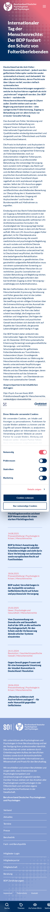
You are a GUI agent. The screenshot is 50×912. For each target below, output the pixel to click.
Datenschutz (22, 893)
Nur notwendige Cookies (25, 506)
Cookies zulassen (25, 498)
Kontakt (34, 893)
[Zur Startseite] (20, 6)
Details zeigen (34, 489)
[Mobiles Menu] (44, 6)
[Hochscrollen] (45, 891)
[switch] (43, 461)
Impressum (7, 893)
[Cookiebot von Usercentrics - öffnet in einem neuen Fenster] (35, 404)
